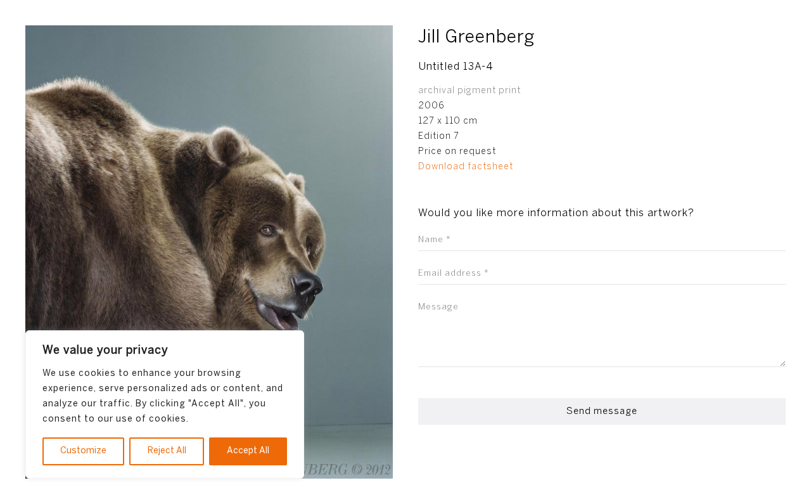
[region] (164, 404)
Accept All (248, 451)
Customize (83, 451)
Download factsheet (465, 167)
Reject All (167, 451)
